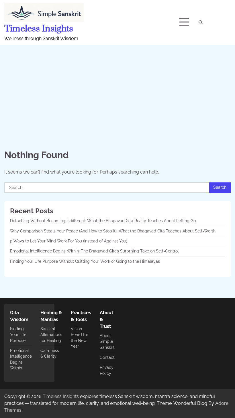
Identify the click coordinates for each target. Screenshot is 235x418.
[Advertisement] (117, 88)
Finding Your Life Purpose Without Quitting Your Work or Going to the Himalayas (85, 261)
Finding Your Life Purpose (18, 335)
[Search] (200, 22)
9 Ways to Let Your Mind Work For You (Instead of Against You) (68, 241)
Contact (107, 357)
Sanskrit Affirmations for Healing (51, 335)
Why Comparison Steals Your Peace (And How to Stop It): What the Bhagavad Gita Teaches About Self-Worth (113, 231)
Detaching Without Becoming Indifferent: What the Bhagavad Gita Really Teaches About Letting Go (103, 220)
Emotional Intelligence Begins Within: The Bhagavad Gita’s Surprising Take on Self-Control (94, 251)
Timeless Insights (38, 29)
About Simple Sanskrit (107, 341)
